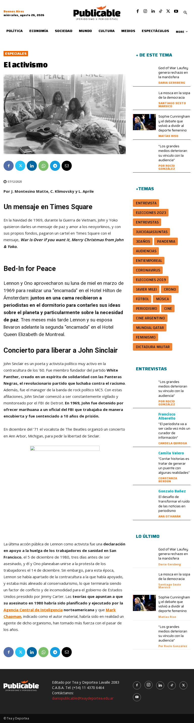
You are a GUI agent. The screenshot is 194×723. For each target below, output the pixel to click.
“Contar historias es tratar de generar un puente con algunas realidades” (174, 465)
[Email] (67, 166)
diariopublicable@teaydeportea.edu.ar (82, 698)
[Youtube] (176, 11)
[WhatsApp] (43, 166)
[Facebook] (137, 11)
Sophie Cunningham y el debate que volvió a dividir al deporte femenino (174, 123)
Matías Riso (168, 135)
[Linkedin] (153, 11)
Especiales (16, 53)
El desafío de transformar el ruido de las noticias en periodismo (174, 503)
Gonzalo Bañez (172, 491)
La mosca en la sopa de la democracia (174, 95)
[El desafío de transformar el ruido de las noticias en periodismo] (144, 497)
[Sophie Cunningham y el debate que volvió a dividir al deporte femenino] (144, 122)
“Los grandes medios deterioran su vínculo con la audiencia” (172, 153)
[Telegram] (55, 166)
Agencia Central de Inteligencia (33, 609)
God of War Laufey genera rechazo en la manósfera (173, 72)
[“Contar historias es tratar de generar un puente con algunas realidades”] (144, 459)
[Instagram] (145, 11)
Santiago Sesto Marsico (172, 104)
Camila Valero (171, 453)
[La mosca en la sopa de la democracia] (144, 99)
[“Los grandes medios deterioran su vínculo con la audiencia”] (144, 152)
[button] (185, 13)
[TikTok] (160, 11)
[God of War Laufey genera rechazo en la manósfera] (144, 74)
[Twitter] (168, 11)
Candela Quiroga (172, 443)
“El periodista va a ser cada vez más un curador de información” (174, 430)
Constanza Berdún (167, 480)
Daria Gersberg (171, 82)
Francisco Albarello (166, 416)
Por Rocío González (166, 167)
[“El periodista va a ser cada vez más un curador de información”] (144, 420)
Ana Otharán (169, 516)
